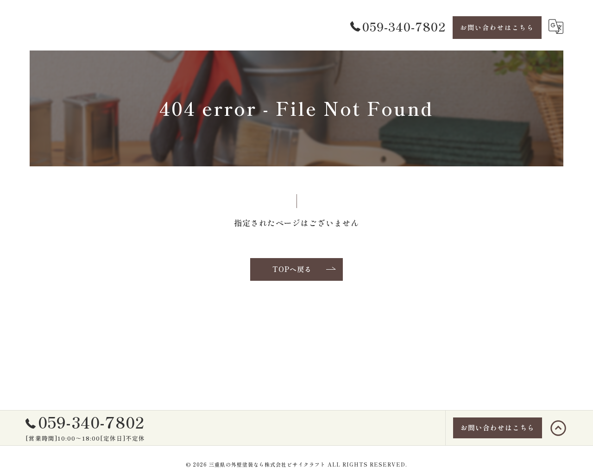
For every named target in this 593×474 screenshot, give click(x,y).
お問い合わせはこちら (497, 27)
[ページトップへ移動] (558, 428)
